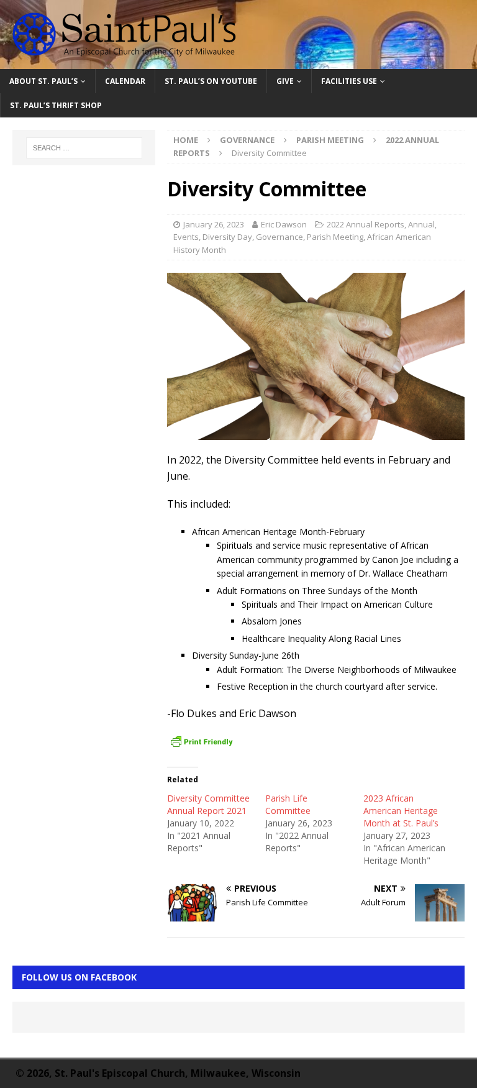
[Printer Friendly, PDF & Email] (202, 741)
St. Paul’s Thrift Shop (56, 105)
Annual (421, 224)
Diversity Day (227, 236)
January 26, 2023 (213, 224)
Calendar (125, 81)
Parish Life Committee (288, 804)
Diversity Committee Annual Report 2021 (208, 804)
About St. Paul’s (43, 81)
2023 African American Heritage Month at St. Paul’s (400, 810)
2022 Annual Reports (365, 224)
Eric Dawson (284, 224)
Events (186, 236)
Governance (247, 139)
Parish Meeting (330, 139)
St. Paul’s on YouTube (211, 81)
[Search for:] (84, 147)
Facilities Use (349, 81)
